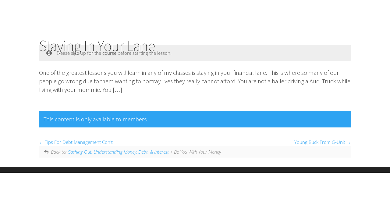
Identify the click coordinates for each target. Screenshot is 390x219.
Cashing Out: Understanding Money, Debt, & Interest (118, 152)
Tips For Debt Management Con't (78, 142)
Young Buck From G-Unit (320, 142)
